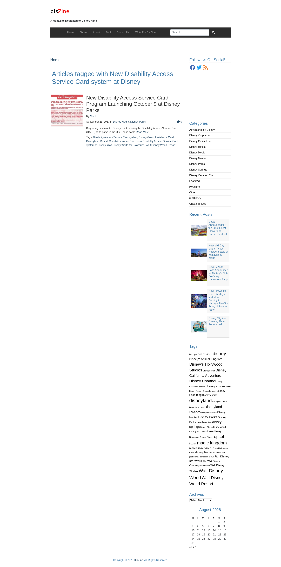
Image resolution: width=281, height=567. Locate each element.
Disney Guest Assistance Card (156, 137)
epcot (219, 436)
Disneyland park (196, 407)
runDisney (195, 198)
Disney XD (194, 431)
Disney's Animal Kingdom (205, 359)
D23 (200, 354)
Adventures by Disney (202, 129)
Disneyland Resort (97, 141)
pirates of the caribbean (198, 457)
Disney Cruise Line (200, 141)
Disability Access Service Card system (115, 137)
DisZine (138, 560)
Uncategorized (197, 203)
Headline (194, 186)
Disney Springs (198, 169)
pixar (211, 456)
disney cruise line (218, 386)
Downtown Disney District (201, 437)
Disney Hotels (197, 146)
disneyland (200, 400)
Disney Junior (209, 395)
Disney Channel (202, 381)
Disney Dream (195, 391)
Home (55, 60)
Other (192, 192)
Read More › (143, 132)
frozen (192, 443)
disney (219, 353)
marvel (193, 448)
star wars (195, 461)
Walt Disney (205, 466)
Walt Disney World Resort (160, 145)
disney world (219, 427)
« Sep (192, 547)
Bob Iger (193, 354)
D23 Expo (207, 354)
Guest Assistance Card (122, 141)
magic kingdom (212, 443)
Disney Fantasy (209, 391)
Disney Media (197, 152)
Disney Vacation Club (201, 175)
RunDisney (222, 456)
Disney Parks (197, 164)
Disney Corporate (199, 135)
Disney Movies (197, 158)
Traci (93, 116)
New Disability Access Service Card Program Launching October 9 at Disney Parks (133, 104)
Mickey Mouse (203, 452)
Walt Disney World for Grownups (125, 145)
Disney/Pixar (209, 370)
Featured (194, 181)
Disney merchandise (208, 413)
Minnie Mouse (219, 452)
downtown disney (211, 431)
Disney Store (206, 427)
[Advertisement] (140, 45)
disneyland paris (219, 401)
